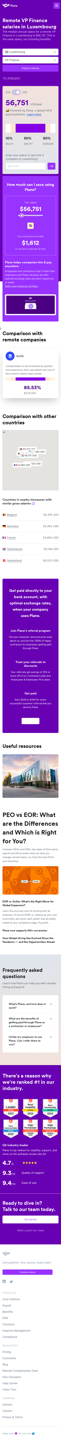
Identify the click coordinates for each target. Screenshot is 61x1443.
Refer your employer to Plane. (21, 286)
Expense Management (16, 1330)
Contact (7, 1404)
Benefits (8, 1311)
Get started (30, 1219)
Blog (5, 1364)
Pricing (7, 1351)
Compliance (10, 1336)
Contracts (9, 1324)
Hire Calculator (12, 1377)
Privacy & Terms (13, 1417)
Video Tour (9, 1389)
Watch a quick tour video (30, 1230)
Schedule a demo (28, 1272)
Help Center (10, 1383)
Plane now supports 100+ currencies (25, 930)
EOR (5, 1318)
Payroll (7, 1305)
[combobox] (5, 52)
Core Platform (11, 1299)
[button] (30, 456)
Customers (9, 1358)
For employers (11, 78)
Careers (7, 1410)
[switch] (16, 92)
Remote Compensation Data (20, 1370)
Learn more (34, 114)
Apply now (30, 720)
